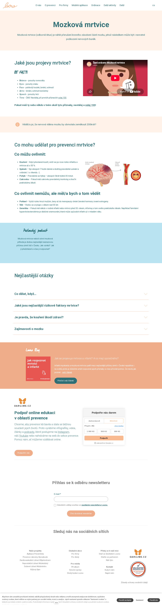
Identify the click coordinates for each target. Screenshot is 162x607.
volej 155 (62, 98)
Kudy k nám (109, 570)
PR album (75, 567)
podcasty (29, 431)
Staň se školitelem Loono (109, 554)
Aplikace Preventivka (35, 554)
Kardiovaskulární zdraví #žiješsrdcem (35, 560)
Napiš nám (109, 573)
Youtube (23, 435)
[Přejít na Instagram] (77, 540)
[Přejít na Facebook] (69, 540)
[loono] (10, 5)
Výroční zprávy (75, 570)
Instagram (63, 431)
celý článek (67, 372)
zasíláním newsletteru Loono (94, 505)
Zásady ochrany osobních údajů (134, 582)
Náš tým (109, 560)
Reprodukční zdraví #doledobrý (35, 563)
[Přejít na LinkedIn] (93, 540)
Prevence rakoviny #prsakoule (35, 557)
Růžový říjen (35, 569)
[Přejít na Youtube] (85, 540)
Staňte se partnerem (109, 557)
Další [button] (122, 5)
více (56, 603)
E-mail (57, 494)
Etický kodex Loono (75, 573)
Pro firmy (75, 554)
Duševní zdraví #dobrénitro (35, 566)
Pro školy (75, 557)
